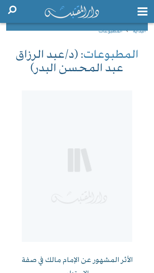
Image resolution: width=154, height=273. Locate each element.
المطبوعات (110, 31)
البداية (139, 31)
